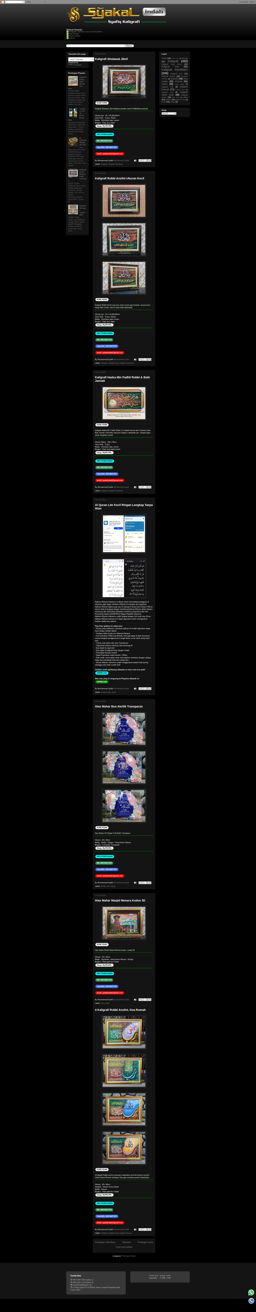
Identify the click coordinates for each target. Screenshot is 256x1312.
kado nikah (179, 84)
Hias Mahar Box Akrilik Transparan (119, 706)
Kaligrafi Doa (113, 363)
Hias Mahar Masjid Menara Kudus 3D (120, 900)
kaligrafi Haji (167, 87)
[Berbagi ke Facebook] (147, 160)
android (104, 692)
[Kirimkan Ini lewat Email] (140, 160)
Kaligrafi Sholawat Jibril (111, 59)
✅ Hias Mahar (72, 34)
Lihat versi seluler (124, 1247)
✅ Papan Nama (73, 36)
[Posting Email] (135, 161)
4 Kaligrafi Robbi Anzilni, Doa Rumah (120, 1010)
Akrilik (103, 886)
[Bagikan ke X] (145, 160)
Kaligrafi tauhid (168, 76)
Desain (185, 58)
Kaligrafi (104, 164)
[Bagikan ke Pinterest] (150, 160)
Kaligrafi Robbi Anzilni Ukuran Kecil (119, 178)
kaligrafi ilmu (167, 92)
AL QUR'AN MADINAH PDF (82, 141)
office (185, 97)
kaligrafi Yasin (180, 89)
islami (114, 692)
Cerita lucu (175, 58)
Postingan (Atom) (128, 1256)
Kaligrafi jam (176, 73)
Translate (77, 65)
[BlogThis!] (142, 160)
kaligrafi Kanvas (125, 1233)
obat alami (175, 97)
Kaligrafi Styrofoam (115, 164)
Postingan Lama (145, 1242)
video (172, 102)
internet (178, 81)
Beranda (127, 1242)
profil (164, 102)
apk (109, 692)
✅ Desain (70, 38)
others (168, 99)
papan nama (180, 100)
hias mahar (111, 886)
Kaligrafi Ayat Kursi (172, 64)
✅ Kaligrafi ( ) (84, 32)
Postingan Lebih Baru (105, 1242)
